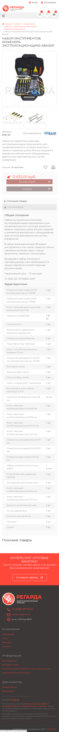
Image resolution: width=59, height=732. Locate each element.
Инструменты (29, 24)
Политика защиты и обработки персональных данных (26, 669)
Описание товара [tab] (17, 201)
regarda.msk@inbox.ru (21, 614)
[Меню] (3, 16)
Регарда (14, 700)
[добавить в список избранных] (45, 167)
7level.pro (51, 729)
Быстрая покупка (27, 181)
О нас (4, 638)
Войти (35, 2)
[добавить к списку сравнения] (53, 167)
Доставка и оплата (10, 665)
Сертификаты (8, 634)
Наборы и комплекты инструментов (20, 26)
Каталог (17, 24)
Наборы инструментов (14, 29)
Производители (9, 661)
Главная (8, 24)
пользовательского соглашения (34, 706)
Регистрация (50, 2)
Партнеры (6, 642)
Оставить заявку (27, 577)
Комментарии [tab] (15, 207)
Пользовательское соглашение (16, 673)
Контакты (6, 646)
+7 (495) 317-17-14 (22, 609)
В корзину (27, 189)
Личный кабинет (9, 687)
